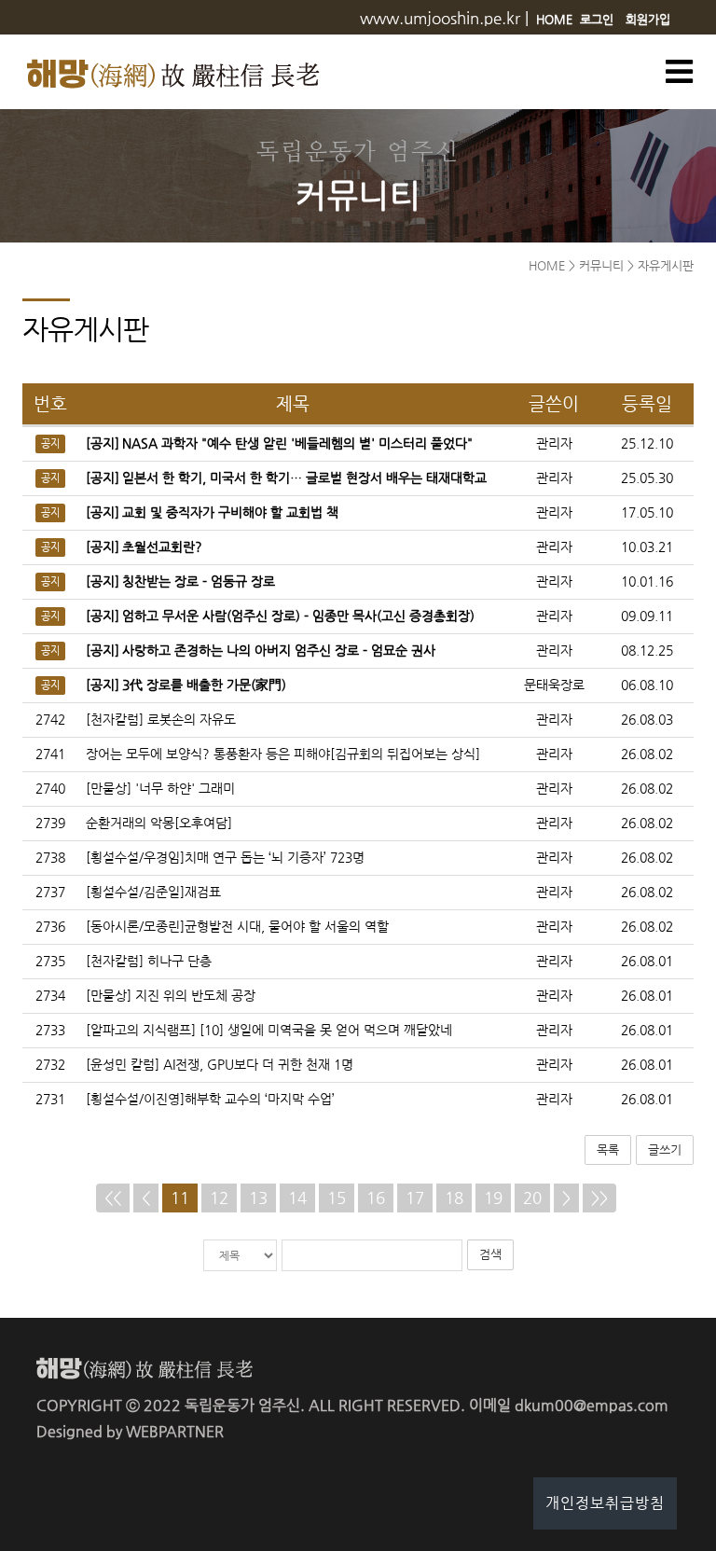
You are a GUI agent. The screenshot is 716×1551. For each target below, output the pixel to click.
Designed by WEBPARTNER (130, 1431)
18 (454, 1197)
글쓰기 (665, 1149)
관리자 (554, 719)
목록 (608, 1149)
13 (258, 1197)
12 (219, 1197)
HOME (554, 19)
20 (532, 1197)
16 (375, 1197)
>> (599, 1197)
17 (415, 1197)
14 (297, 1197)
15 (336, 1197)
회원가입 (648, 19)
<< (112, 1197)
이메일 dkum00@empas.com (568, 1405)
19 (493, 1197)
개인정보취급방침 (605, 1503)
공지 (50, 443)
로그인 (596, 19)
